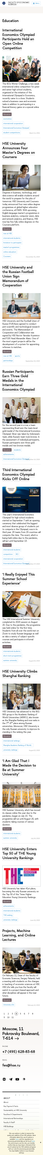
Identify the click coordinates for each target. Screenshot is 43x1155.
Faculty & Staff (9, 1122)
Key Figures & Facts (11, 1106)
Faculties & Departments (13, 1114)
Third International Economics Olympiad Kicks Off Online (18, 474)
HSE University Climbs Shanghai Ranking (19, 673)
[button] (16, 1095)
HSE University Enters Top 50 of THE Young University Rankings (19, 853)
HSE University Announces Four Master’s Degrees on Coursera (18, 150)
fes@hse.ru (11, 1065)
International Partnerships (13, 1118)
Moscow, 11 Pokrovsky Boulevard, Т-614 (20, 1033)
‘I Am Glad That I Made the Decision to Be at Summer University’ (19, 767)
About (7, 1098)
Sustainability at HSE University (15, 1110)
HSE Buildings (8, 1126)
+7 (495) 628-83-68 (18, 1051)
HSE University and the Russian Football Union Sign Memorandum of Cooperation (18, 276)
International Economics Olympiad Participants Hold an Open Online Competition (18, 38)
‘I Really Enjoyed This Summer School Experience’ (18, 579)
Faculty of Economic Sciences (19, 3)
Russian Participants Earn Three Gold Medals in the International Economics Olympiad (18, 380)
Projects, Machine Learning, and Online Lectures (18, 935)
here (17, 1139)
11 (13, 1017)
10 (8, 1017)
